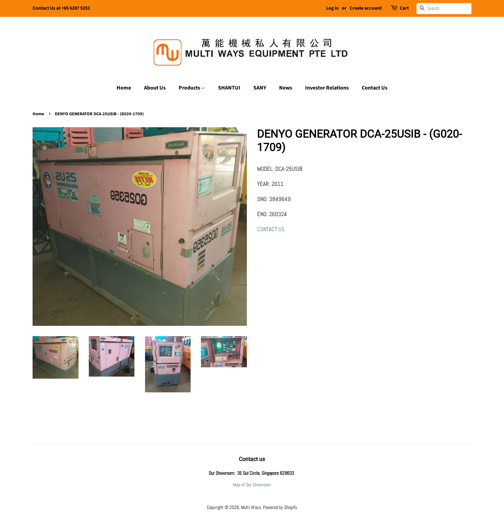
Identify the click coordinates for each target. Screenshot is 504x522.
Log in (332, 8)
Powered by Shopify (280, 507)
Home (124, 88)
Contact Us (374, 88)
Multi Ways (251, 507)
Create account (366, 8)
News (285, 88)
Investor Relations (327, 88)
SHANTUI (229, 88)
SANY (259, 88)
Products (190, 88)
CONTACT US (271, 229)
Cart (404, 8)
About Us (155, 88)
